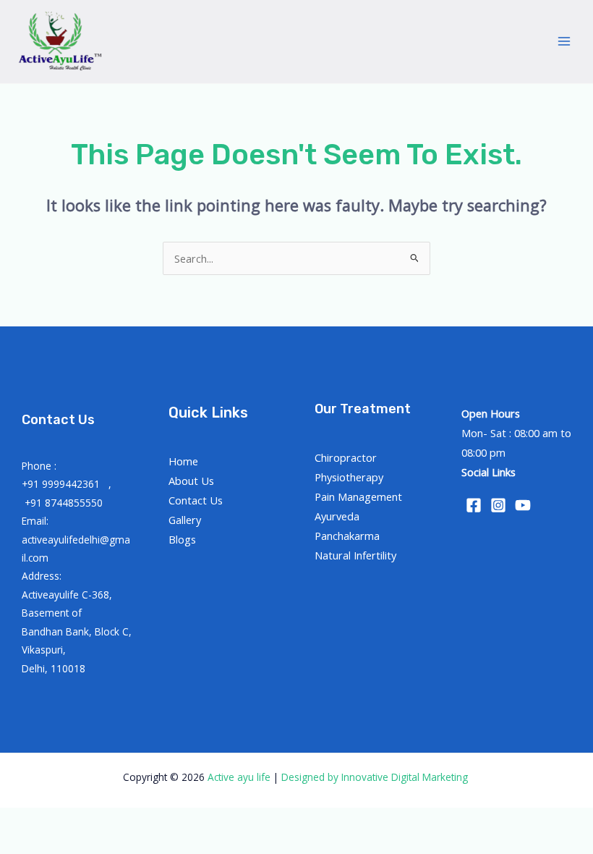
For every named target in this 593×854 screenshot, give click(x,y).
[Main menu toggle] (564, 41)
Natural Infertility (355, 555)
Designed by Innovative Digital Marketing (376, 777)
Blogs (182, 539)
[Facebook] (473, 505)
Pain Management (358, 496)
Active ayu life (240, 777)
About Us (191, 480)
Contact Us (195, 500)
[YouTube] (523, 505)
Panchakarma (347, 535)
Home (183, 461)
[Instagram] (498, 505)
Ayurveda (337, 516)
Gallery (184, 519)
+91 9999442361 (62, 484)
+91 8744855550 (64, 503)
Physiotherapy (349, 477)
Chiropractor (346, 457)
